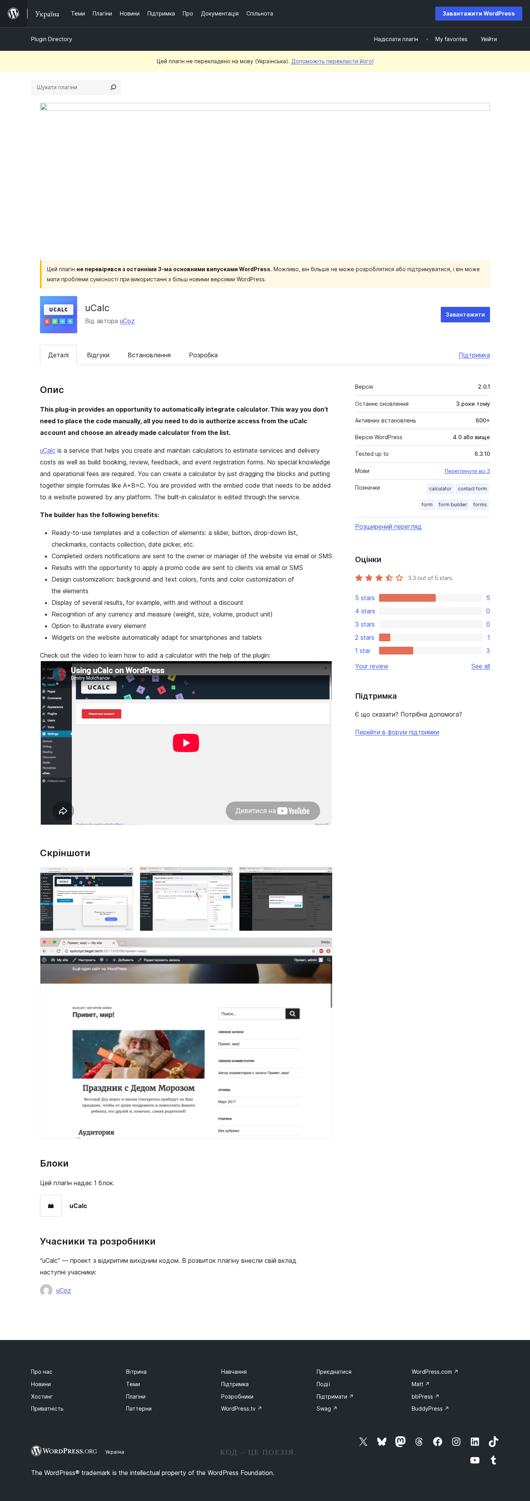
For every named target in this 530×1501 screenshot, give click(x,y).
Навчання (234, 1371)
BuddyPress (430, 1408)
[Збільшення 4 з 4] (322, 948)
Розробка (203, 355)
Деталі (58, 355)
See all (480, 666)
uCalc (47, 450)
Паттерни (139, 1408)
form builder (453, 504)
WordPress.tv (241, 1408)
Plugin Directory (51, 39)
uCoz (127, 321)
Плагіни (135, 1396)
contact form (472, 489)
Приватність (47, 1408)
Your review (371, 666)
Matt (421, 1384)
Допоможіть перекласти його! (332, 61)
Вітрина (136, 1371)
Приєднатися (334, 1371)
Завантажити (465, 314)
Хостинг (42, 1396)
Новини (41, 1384)
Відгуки (98, 355)
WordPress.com (435, 1371)
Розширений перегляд (388, 526)
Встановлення (149, 355)
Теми (133, 1384)
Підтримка (474, 355)
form (427, 504)
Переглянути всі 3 (467, 471)
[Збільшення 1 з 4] (123, 877)
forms (480, 504)
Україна (114, 1452)
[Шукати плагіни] (113, 87)
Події (323, 1384)
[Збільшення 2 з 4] (222, 877)
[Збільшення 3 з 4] (322, 877)
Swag (327, 1408)
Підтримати (335, 1396)
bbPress (426, 1396)
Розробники (237, 1396)
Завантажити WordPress (479, 13)
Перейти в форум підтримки (397, 732)
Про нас (41, 1371)
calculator (440, 489)
